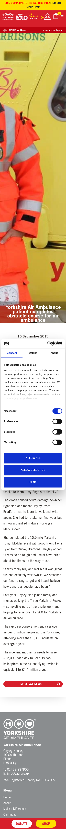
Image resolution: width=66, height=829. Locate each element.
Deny (33, 482)
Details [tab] (33, 352)
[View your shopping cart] (55, 16)
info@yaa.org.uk (18, 773)
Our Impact (10, 814)
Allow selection (33, 469)
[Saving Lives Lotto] (30, 17)
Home (7, 797)
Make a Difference (14, 809)
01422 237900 (18, 769)
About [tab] (54, 352)
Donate (22, 824)
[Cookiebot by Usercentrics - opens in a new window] (47, 343)
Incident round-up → (53, 30)
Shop (46, 824)
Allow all (33, 458)
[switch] (57, 421)
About (6, 803)
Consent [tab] (12, 352)
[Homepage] (9, 17)
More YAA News (30, 684)
